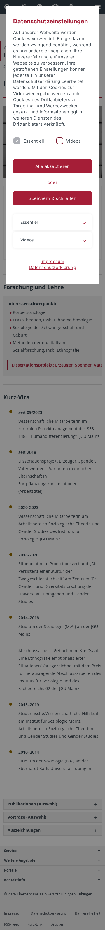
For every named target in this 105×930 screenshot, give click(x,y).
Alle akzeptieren (52, 166)
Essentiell (33, 141)
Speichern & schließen (53, 198)
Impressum (52, 261)
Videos (73, 141)
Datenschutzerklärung (52, 267)
